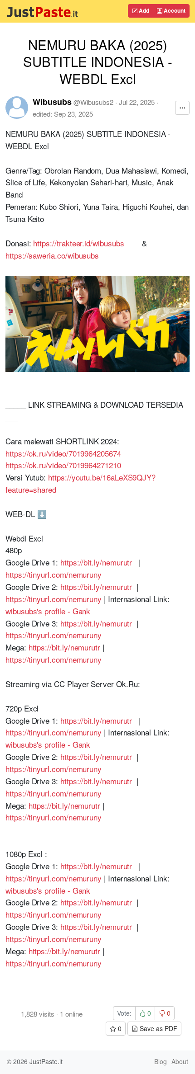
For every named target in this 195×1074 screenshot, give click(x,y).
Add (143, 10)
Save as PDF (157, 1028)
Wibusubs (52, 102)
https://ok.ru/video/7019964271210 (63, 465)
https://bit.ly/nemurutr (96, 562)
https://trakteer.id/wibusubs (78, 243)
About (179, 1061)
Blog (160, 1061)
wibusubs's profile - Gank (47, 611)
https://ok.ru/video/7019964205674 (63, 453)
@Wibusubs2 (93, 102)
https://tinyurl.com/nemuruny (53, 574)
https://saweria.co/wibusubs (52, 255)
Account (173, 10)
